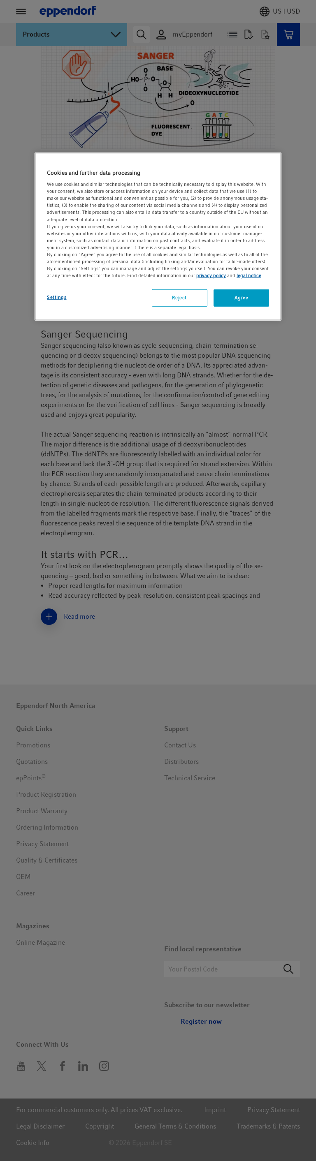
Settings (57, 297)
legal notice (249, 275)
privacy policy (211, 275)
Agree (242, 298)
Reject (179, 298)
